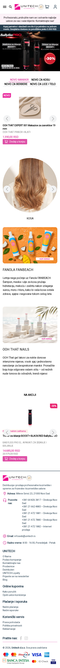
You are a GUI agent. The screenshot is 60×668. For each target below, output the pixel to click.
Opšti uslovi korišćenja (14, 595)
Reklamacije (9, 629)
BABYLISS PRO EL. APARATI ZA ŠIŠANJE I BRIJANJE (22, 444)
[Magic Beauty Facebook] (21, 638)
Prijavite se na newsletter (16, 576)
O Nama (7, 556)
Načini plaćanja (10, 607)
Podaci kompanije (12, 559)
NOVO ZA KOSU (40, 79)
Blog (5, 579)
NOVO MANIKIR (19, 79)
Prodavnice (8, 566)
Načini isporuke (10, 610)
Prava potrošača (11, 622)
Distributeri (8, 569)
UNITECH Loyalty (11, 573)
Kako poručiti (9, 591)
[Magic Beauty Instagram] (26, 638)
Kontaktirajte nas (11, 563)
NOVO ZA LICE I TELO (43, 84)
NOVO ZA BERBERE (15, 84)
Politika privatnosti (12, 625)
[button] (22, 68)
